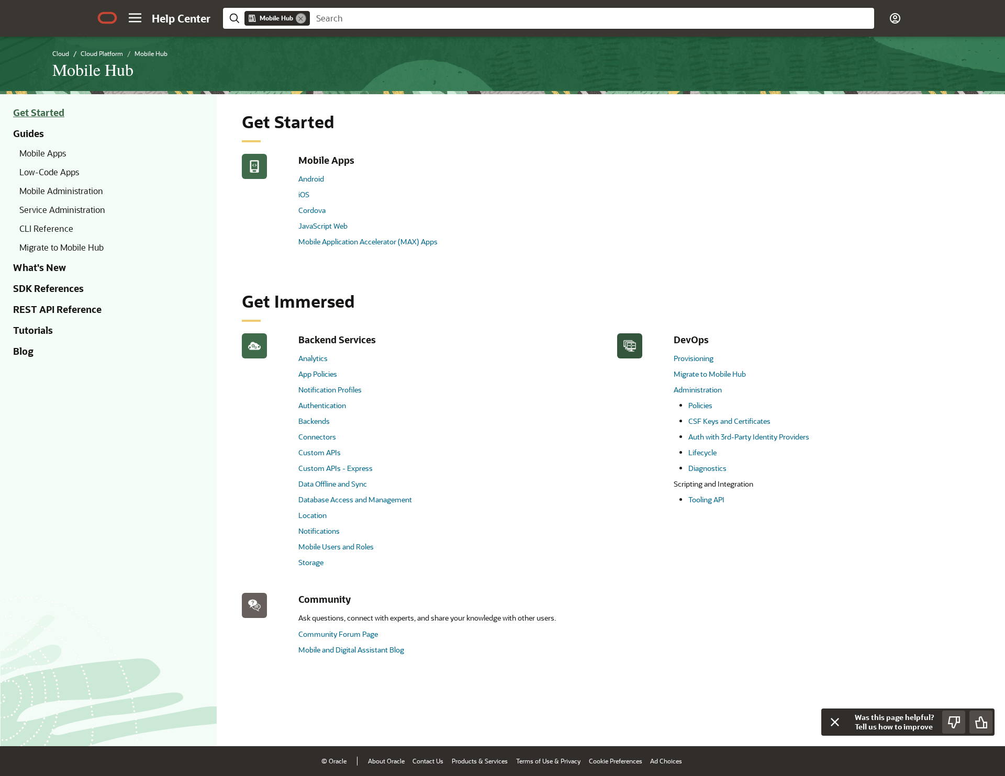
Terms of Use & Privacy (548, 761)
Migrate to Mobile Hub (61, 247)
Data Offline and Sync (332, 484)
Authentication (322, 405)
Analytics (313, 358)
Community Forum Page (338, 634)
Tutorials (33, 330)
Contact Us (427, 761)
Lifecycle (702, 452)
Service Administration (62, 209)
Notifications (319, 531)
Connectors (317, 437)
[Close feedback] (834, 722)
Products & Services (480, 761)
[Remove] (301, 18)
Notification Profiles (330, 390)
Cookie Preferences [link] (615, 761)
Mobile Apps (42, 153)
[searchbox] (592, 18)
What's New (39, 267)
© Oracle (334, 761)
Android (311, 179)
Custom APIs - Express (335, 468)
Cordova (312, 210)
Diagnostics (707, 468)
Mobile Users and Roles (336, 547)
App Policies (317, 374)
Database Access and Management (355, 499)
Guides (28, 133)
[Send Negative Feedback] (953, 722)
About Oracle (386, 761)
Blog (23, 351)
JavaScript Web (323, 226)
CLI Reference (46, 228)
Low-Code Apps (49, 171)
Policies (700, 405)
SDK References (48, 288)
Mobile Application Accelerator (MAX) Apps (368, 241)
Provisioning (693, 358)
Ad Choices (666, 761)
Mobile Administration (61, 190)
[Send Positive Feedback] (980, 722)
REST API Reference (57, 309)
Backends (314, 421)
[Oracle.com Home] (107, 18)
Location (312, 515)
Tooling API (706, 499)
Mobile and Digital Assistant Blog (351, 650)
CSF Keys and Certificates (729, 421)
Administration (698, 390)
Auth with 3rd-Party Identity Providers (748, 437)
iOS (303, 194)
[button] (135, 17)
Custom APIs (319, 452)
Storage (310, 562)
